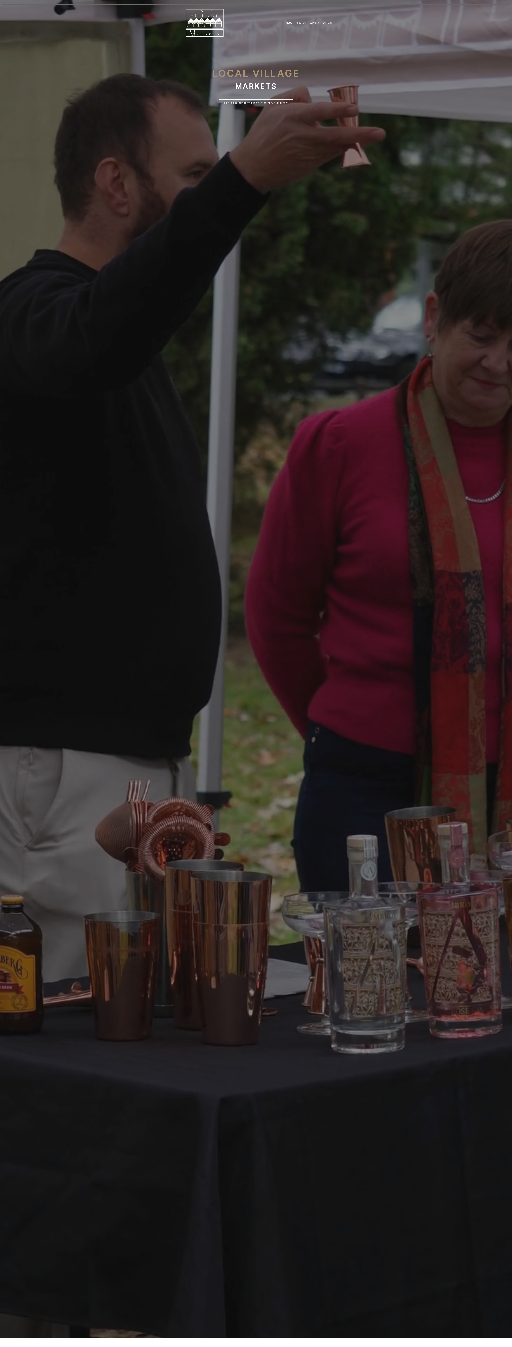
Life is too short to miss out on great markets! (256, 103)
